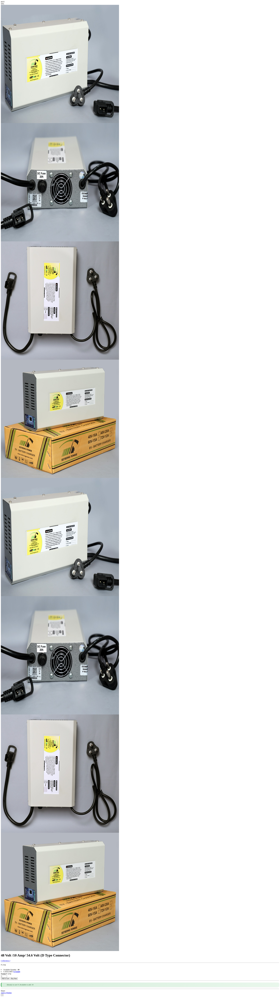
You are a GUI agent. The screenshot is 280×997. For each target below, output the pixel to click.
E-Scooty (17, 972)
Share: (3, 991)
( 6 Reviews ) (5, 961)
